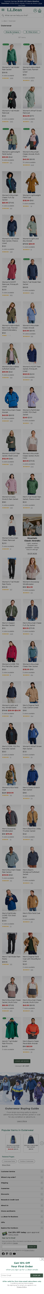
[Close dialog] (41, 1259)
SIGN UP (36, 1275)
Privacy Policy (22, 1287)
